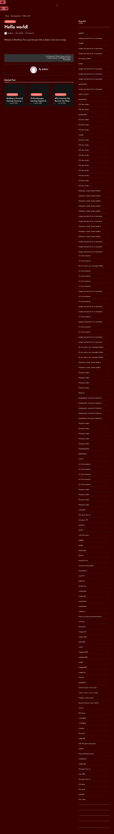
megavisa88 (82, 637)
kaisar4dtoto (83, 571)
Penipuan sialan (84, 372)
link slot (81, 677)
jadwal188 (82, 642)
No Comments (30, 33)
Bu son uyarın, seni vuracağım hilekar (91, 266)
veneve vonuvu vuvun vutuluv (88, 693)
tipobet (81, 135)
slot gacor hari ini (84, 515)
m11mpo (81, 748)
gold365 (81, 33)
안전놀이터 (82, 682)
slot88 (81, 545)
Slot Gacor (82, 713)
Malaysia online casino (86, 698)
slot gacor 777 (83, 520)
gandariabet (83, 84)
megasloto (82, 672)
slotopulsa (82, 627)
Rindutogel (82, 550)
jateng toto (82, 586)
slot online (82, 799)
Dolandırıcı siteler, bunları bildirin (90, 191)
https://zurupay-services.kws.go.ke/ (90, 616)
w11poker (81, 728)
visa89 (81, 662)
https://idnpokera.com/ (86, 754)
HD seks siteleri (84, 104)
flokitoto (82, 393)
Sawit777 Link (83, 560)
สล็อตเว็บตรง (83, 454)
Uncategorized (10, 21)
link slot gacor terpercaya (87, 743)
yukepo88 (82, 738)
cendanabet (82, 591)
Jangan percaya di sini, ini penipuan (90, 38)
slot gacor (82, 784)
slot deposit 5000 (84, 58)
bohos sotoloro (84, 94)
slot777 (81, 530)
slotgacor (82, 525)
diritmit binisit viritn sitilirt (88, 687)
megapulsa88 (83, 657)
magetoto (82, 611)
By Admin (10, 33)
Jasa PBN (82, 774)
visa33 (81, 647)
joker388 (81, 794)
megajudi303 (83, 667)
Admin (45, 69)
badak (81, 64)
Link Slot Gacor (84, 535)
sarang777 (82, 510)
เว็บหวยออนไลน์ (84, 449)
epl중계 (81, 540)
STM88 (81, 43)
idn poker (82, 733)
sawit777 (81, 576)
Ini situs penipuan (85, 256)
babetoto (82, 581)
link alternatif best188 (86, 566)
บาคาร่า (81, 459)
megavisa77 (82, 632)
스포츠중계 (82, 718)
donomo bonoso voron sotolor (89, 703)
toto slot (82, 621)
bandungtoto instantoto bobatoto (90, 398)
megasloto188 (83, 652)
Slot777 (81, 555)
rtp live (81, 708)
